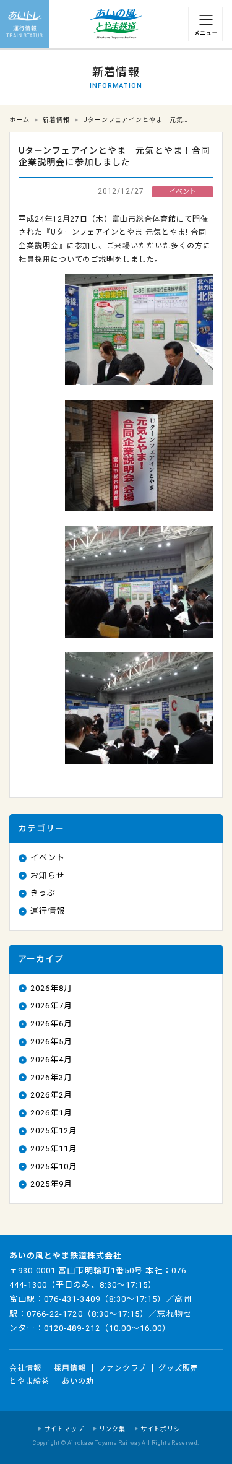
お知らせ (47, 875)
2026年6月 (51, 1023)
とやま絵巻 (29, 1381)
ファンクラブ (122, 1367)
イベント (47, 857)
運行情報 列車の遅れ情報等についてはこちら (24, 25)
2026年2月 (51, 1094)
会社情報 (25, 1367)
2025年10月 (53, 1166)
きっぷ (43, 893)
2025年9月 (51, 1184)
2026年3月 (51, 1077)
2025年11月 (53, 1148)
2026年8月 (51, 988)
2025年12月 (53, 1130)
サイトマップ (64, 1429)
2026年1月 (51, 1112)
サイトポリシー (163, 1429)
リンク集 (112, 1429)
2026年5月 (51, 1041)
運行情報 (47, 911)
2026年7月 (51, 1005)
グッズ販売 (178, 1367)
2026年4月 (51, 1059)
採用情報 (70, 1367)
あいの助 (78, 1381)
